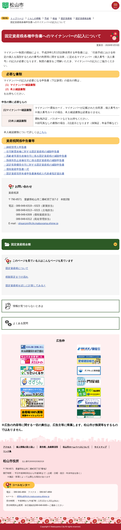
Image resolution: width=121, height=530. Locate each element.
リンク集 (7, 451)
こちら (43, 132)
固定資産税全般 (83, 18)
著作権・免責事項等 (49, 447)
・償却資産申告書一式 (16, 169)
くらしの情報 (34, 18)
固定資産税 (66, 18)
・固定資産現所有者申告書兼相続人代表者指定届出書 (34, 173)
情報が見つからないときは (28, 306)
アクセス (7, 447)
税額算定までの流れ (17, 277)
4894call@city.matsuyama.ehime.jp (33, 496)
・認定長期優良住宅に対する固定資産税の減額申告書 (34, 164)
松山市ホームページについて (76, 447)
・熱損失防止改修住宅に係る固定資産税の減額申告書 (34, 160)
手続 (46, 18)
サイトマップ (100, 447)
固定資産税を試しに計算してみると (26, 285)
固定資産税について (17, 268)
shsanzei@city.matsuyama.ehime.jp (38, 223)
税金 (55, 18)
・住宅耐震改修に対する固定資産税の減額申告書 (31, 151)
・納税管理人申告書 (15, 147)
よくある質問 (20, 323)
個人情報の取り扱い (25, 447)
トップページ (17, 18)
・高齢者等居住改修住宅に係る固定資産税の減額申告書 (35, 156)
